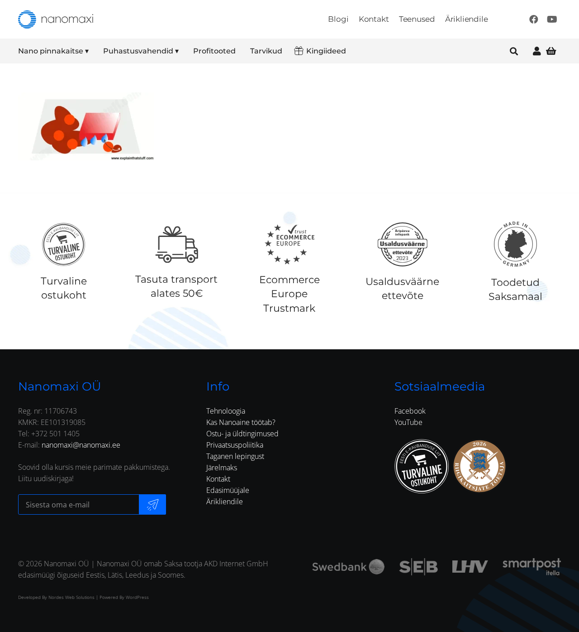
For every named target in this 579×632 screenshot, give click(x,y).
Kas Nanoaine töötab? (240, 422)
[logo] (55, 19)
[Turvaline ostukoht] (63, 244)
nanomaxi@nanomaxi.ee (81, 445)
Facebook (410, 411)
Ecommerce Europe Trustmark (289, 293)
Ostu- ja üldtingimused (242, 434)
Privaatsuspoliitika (234, 445)
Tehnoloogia (225, 411)
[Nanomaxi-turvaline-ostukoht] (421, 466)
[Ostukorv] (551, 51)
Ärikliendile (224, 502)
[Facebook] (534, 19)
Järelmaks (221, 468)
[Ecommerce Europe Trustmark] (289, 244)
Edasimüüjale (227, 490)
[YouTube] (552, 19)
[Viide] (537, 51)
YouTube (408, 422)
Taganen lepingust (235, 456)
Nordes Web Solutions (71, 597)
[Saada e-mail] (152, 504)
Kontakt (218, 479)
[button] (95, 51)
